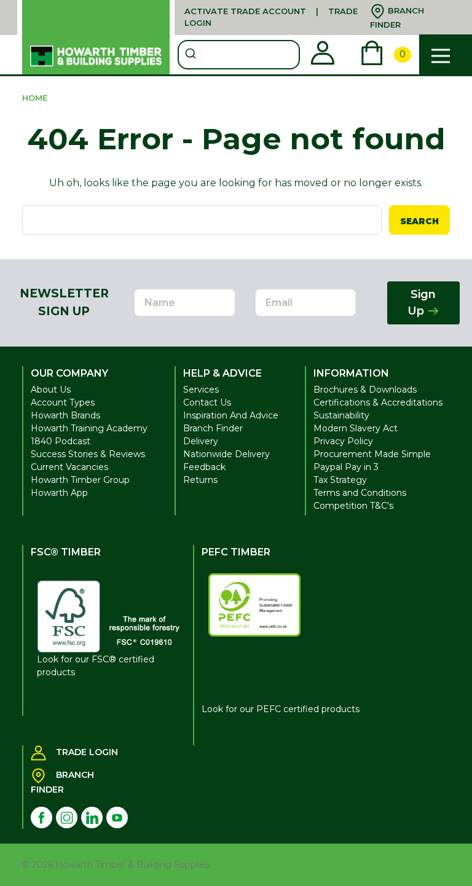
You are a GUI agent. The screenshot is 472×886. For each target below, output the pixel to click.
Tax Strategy (340, 479)
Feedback (204, 466)
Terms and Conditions (359, 492)
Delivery (200, 441)
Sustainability (341, 415)
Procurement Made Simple (372, 454)
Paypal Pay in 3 (346, 466)
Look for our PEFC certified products (281, 709)
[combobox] (239, 54)
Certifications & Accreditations (377, 402)
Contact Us (207, 402)
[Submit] (192, 54)
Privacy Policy (343, 441)
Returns (200, 479)
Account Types (63, 402)
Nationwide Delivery (226, 454)
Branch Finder (213, 428)
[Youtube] (117, 817)
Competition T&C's (353, 505)
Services (201, 389)
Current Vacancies (69, 466)
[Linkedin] (92, 817)
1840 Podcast (60, 441)
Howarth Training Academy (89, 428)
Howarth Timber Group (80, 479)
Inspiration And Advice (230, 415)
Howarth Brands (65, 415)
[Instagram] (66, 817)
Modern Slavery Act (355, 428)
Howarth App (59, 492)
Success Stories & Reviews (88, 454)
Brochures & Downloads (365, 389)
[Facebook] (41, 817)
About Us (51, 389)
